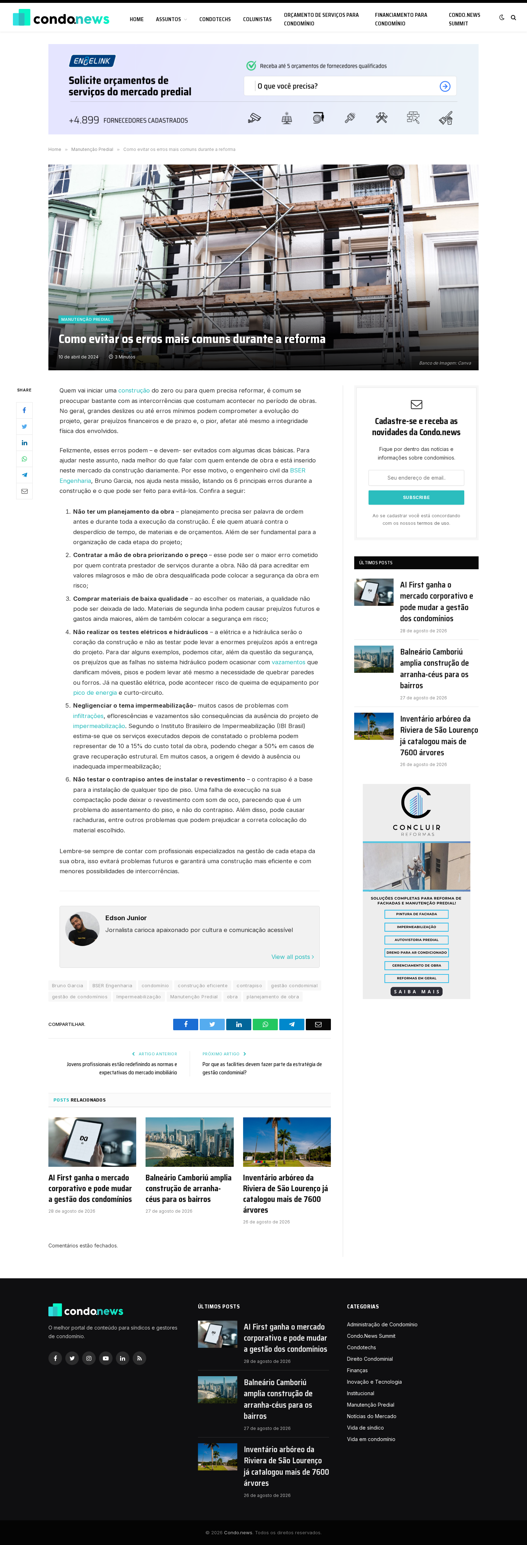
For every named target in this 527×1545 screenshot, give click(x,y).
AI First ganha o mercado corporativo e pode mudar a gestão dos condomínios (90, 1189)
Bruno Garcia (68, 985)
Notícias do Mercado (372, 1416)
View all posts (291, 956)
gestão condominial (294, 985)
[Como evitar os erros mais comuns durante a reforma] (263, 267)
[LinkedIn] (24, 442)
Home (137, 19)
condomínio (155, 985)
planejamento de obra (273, 996)
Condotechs (215, 19)
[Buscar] (512, 17)
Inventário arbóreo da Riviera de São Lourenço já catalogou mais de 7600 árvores (285, 1194)
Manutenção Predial (85, 319)
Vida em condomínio (371, 1439)
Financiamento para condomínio (401, 19)
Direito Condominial (370, 1359)
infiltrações (88, 715)
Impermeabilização (139, 996)
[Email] (24, 491)
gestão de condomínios (80, 996)
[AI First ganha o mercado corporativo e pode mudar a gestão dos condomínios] (92, 1142)
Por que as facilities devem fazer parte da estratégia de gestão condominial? (262, 1068)
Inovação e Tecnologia (374, 1382)
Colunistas (257, 19)
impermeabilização (99, 725)
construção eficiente (203, 985)
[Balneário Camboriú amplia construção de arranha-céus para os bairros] (189, 1142)
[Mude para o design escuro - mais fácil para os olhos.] (502, 17)
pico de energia (95, 692)
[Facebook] (24, 410)
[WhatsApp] (24, 459)
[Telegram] (24, 475)
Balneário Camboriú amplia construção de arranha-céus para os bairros (189, 1189)
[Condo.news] (61, 17)
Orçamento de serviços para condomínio (321, 19)
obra (232, 996)
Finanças (357, 1370)
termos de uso (433, 523)
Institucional (360, 1393)
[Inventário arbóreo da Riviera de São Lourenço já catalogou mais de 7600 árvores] (287, 1142)
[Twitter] (24, 426)
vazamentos (288, 662)
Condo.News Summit (464, 19)
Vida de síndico (365, 1428)
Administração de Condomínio (382, 1324)
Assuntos (168, 19)
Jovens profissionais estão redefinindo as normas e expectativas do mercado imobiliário (122, 1068)
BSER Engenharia (112, 985)
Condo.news (238, 1532)
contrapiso (249, 985)
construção (135, 390)
